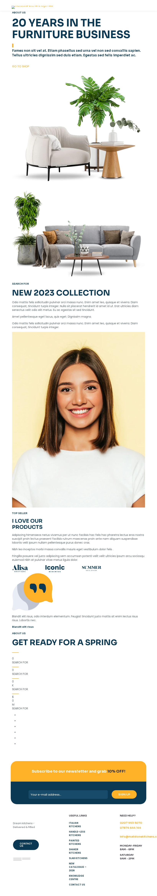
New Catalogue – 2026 (77, 867)
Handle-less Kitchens (77, 833)
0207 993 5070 (131, 823)
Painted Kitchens (75, 842)
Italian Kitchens (75, 824)
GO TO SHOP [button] (20, 66)
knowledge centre (76, 877)
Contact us (77, 884)
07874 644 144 (130, 827)
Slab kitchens (78, 858)
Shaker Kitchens (75, 851)
